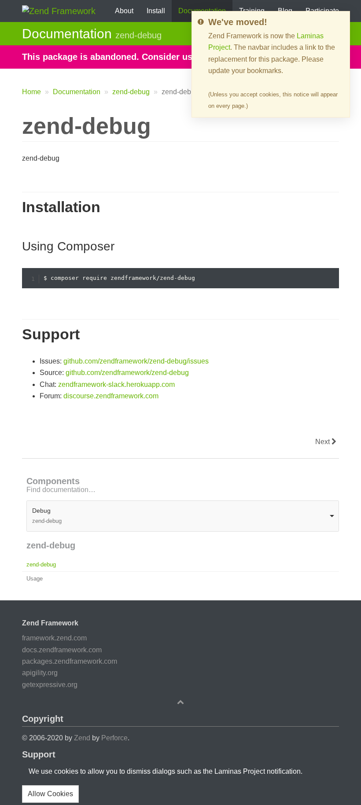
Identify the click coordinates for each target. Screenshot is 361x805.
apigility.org (40, 672)
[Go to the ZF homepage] (59, 10)
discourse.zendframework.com (110, 396)
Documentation (76, 92)
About (124, 11)
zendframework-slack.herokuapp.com (116, 384)
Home (31, 92)
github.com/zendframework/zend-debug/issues (136, 361)
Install (156, 11)
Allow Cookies (50, 794)
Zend (82, 738)
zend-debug (131, 92)
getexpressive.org (49, 684)
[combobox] (182, 516)
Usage (34, 578)
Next (323, 441)
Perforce (114, 738)
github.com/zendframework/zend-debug (127, 372)
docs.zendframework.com (62, 650)
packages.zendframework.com (69, 661)
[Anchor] (15, 207)
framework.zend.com (54, 638)
